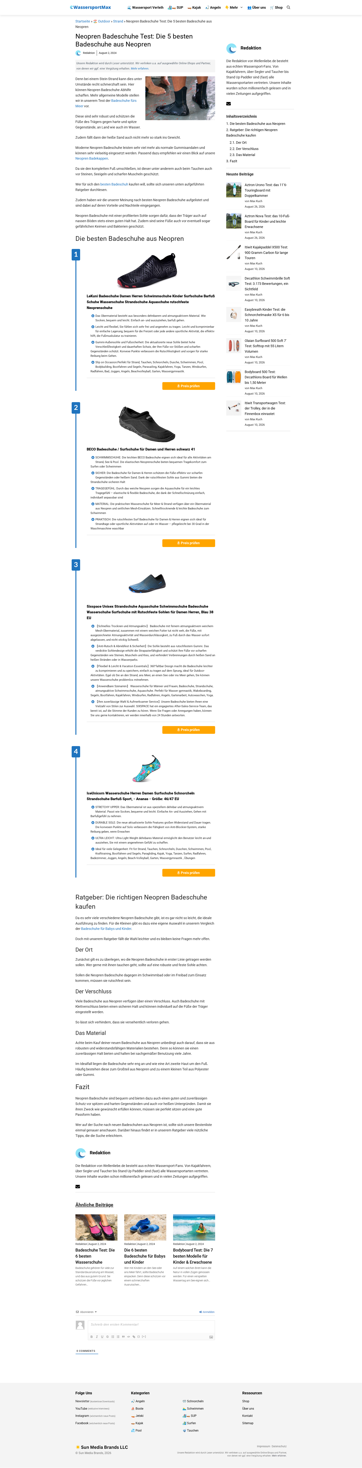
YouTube (81, 1408)
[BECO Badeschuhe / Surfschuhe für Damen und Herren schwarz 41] (147, 425)
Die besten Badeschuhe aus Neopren (255, 124)
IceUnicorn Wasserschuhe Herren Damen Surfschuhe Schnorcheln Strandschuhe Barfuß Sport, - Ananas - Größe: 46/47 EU (141, 796)
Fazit (231, 161)
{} (138, 1336)
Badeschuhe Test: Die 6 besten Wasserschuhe (95, 1256)
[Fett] (91, 1336)
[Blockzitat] (123, 1336)
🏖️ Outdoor (101, 21)
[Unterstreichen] (102, 1336)
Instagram (82, 1416)
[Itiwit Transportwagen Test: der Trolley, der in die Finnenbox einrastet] (233, 408)
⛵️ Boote (137, 1408)
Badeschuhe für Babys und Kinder (106, 929)
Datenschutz (279, 1446)
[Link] (134, 1336)
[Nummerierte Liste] (112, 1336)
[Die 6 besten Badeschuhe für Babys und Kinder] (145, 1238)
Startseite (82, 21)
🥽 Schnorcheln (193, 1401)
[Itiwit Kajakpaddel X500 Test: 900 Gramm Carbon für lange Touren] (233, 253)
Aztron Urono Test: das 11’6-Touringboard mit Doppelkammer (266, 190)
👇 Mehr (231, 7)
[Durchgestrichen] (107, 1336)
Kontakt (247, 1416)
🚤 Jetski (137, 1416)
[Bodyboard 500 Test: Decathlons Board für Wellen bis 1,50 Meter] (233, 377)
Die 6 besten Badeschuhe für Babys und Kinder (144, 1256)
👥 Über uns (256, 7)
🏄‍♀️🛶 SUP (175, 7)
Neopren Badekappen (91, 158)
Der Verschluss (244, 149)
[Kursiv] (97, 1336)
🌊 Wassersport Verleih (145, 7)
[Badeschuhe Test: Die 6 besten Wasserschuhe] (96, 1238)
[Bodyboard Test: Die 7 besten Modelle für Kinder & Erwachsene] (194, 1238)
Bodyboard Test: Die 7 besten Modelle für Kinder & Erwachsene (193, 1256)
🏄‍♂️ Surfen (189, 1423)
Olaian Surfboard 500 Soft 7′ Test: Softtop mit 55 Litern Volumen (265, 346)
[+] (144, 1336)
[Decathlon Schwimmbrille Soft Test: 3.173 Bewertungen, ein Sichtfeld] (233, 284)
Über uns (248, 1408)
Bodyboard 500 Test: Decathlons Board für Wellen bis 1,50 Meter (266, 377)
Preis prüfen (190, 386)
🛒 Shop (276, 7)
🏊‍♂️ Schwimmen (193, 1408)
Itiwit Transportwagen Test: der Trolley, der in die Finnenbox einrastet (265, 408)
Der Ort (238, 142)
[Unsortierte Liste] (118, 1336)
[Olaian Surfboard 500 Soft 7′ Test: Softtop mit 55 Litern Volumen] (233, 346)
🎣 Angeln (213, 7)
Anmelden (208, 1311)
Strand (118, 21)
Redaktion (100, 1152)
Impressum (263, 1446)
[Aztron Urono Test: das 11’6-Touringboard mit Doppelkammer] (233, 190)
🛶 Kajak (194, 7)
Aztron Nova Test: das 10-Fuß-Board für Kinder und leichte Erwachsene (267, 221)
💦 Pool (136, 1430)
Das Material (242, 155)
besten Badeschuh (114, 184)
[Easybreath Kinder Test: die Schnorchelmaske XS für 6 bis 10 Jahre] (233, 315)
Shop (245, 1401)
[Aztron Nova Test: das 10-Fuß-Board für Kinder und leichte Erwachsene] (233, 221)
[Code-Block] (128, 1336)
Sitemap (247, 1423)
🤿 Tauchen (191, 1430)
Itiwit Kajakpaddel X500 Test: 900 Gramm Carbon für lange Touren (266, 252)
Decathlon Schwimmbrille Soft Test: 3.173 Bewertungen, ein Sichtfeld (267, 283)
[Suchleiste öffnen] (288, 7)
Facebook (81, 1423)
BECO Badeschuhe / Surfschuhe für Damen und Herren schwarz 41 (141, 449)
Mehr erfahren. (140, 68)
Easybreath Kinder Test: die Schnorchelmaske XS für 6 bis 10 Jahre (267, 315)
